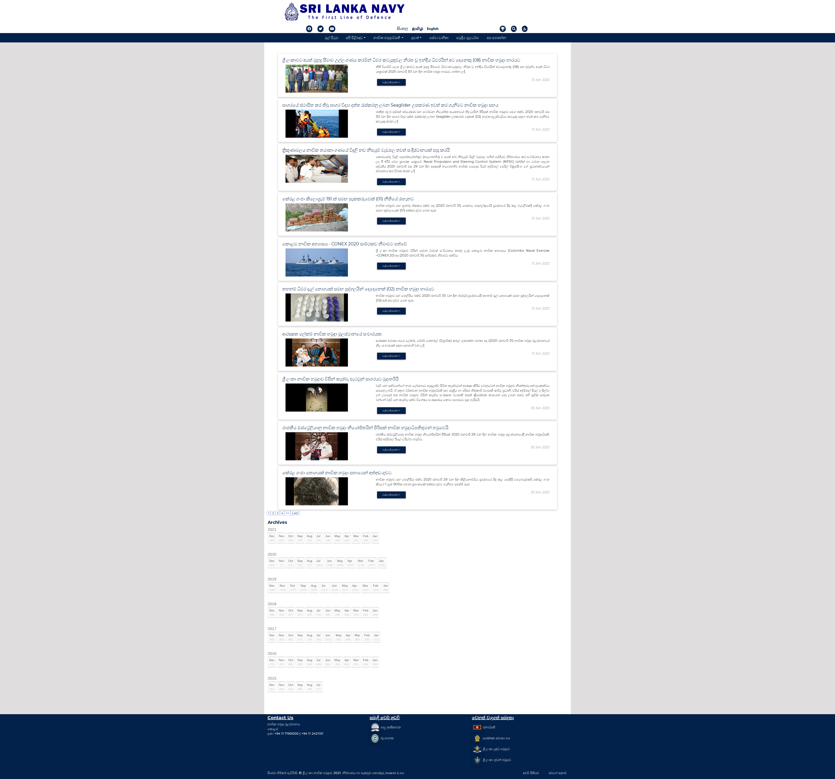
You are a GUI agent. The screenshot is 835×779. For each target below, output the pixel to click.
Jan (374, 538)
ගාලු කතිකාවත (391, 727)
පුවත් (415, 38)
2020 (272, 554)
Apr (346, 538)
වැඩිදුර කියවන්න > (391, 82)
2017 (272, 629)
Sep (300, 538)
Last (295, 513)
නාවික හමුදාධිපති (387, 38)
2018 (272, 604)
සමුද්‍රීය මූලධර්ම (467, 38)
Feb (365, 538)
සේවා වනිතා (438, 38)
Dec (272, 538)
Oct (290, 538)
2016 (272, 653)
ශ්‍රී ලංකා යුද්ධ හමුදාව (496, 749)
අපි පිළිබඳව (354, 38)
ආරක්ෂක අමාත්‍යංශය (496, 738)
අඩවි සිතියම (531, 773)
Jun (327, 538)
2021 (272, 529)
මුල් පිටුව (332, 38)
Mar (356, 538)
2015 (272, 678)
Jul (318, 538)
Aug (309, 538)
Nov (281, 538)
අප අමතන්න (496, 38)
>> (287, 513)
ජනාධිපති (489, 727)
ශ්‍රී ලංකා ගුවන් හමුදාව (497, 760)
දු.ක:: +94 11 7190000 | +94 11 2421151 (295, 733)
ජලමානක (387, 738)
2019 (272, 579)
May (337, 538)
